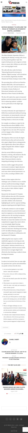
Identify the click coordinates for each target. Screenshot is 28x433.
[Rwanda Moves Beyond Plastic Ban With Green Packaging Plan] (14, 376)
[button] (3, 381)
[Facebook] (7, 419)
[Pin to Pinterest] (20, 333)
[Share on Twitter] (19, 333)
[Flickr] (17, 419)
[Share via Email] (22, 333)
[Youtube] (21, 419)
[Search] (26, 2)
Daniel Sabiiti (11, 33)
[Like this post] (16, 333)
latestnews (5, 327)
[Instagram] (14, 419)
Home (3, 20)
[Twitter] (10, 419)
